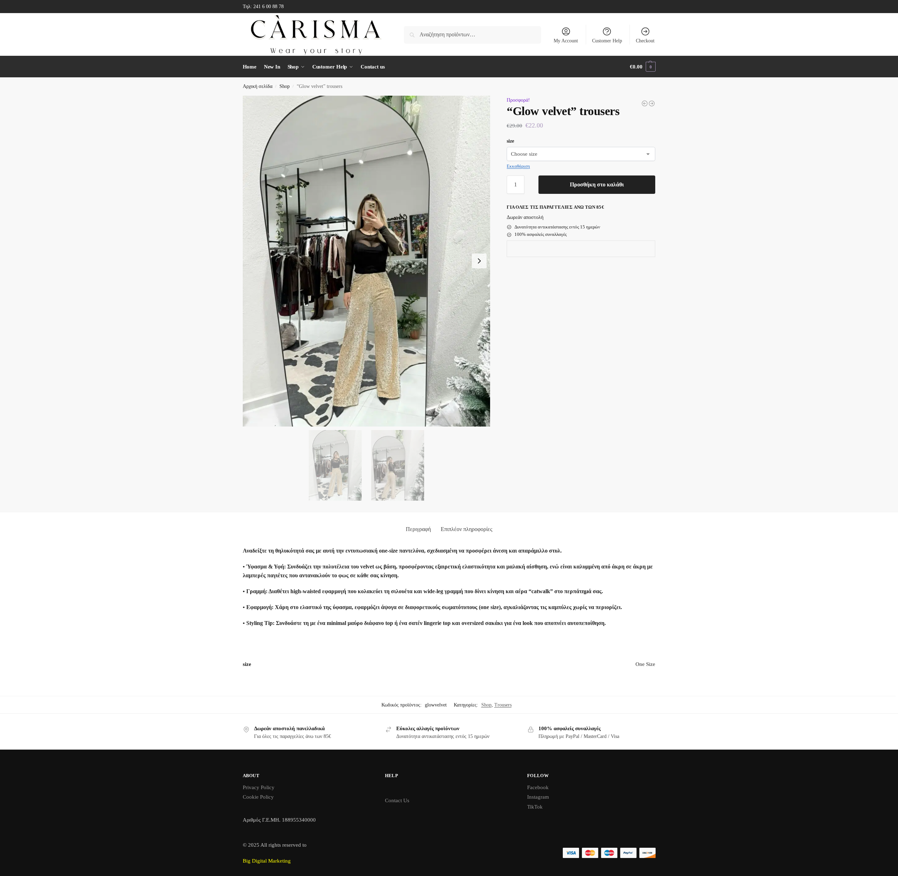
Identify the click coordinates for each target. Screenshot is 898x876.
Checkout (645, 40)
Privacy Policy (259, 787)
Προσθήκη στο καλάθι (597, 184)
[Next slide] (479, 261)
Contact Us (397, 800)
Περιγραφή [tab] (418, 529)
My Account (566, 40)
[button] (642, 66)
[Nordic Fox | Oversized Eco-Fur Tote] (651, 103)
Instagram (538, 797)
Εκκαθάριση (518, 166)
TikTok (535, 807)
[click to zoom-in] (366, 261)
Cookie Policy (258, 797)
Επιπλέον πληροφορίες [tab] (466, 529)
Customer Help (607, 40)
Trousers (503, 705)
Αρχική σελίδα (257, 86)
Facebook (538, 787)
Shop (284, 86)
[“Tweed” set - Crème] (644, 103)
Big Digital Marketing (267, 861)
